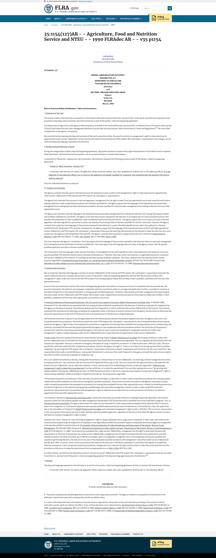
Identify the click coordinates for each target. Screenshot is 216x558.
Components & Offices (73, 534)
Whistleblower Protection (91, 555)
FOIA (45, 555)
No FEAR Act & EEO (72, 555)
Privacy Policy (151, 555)
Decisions (54, 25)
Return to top (49, 528)
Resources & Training (120, 534)
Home (48, 18)
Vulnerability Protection (111, 555)
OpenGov (126, 555)
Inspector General (56, 555)
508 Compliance (137, 555)
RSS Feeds (135, 8)
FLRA (66, 7)
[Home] (48, 8)
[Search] (170, 8)
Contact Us (138, 534)
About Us (56, 534)
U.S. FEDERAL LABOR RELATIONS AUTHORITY (77, 541)
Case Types (91, 534)
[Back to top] (210, 552)
